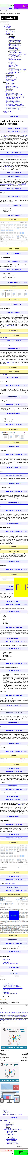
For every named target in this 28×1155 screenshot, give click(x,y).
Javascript (26, 1018)
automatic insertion (4, 1013)
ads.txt (11, 58)
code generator (8, 166)
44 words (25, 730)
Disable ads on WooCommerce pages (15, 96)
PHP (5, 1019)
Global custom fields (11, 79)
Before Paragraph (10, 83)
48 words (25, 176)
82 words (25, 531)
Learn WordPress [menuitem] (10, 1125)
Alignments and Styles (14, 41)
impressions (18, 1018)
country (18, 1015)
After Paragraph (10, 84)
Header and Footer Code (15, 43)
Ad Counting (12, 63)
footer (24, 1016)
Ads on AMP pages (14, 55)
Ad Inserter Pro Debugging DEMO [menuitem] (12, 1129)
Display (8, 781)
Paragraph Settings (14, 44)
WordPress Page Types (15, 45)
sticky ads (25, 135)
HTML (14, 1018)
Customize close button (12, 98)
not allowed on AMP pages (7, 184)
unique (8, 1020)
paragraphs (2, 1019)
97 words (25, 131)
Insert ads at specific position (13, 101)
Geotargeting (12, 68)
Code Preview (12, 37)
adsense (13, 1012)
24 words (25, 824)
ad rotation (7, 1012)
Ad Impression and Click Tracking (17, 69)
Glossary (8, 33)
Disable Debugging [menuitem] (12, 1131)
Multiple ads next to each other (10, 963)
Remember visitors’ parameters (13, 103)
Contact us (5, 112)
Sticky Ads (12, 66)
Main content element (18, 554)
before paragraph (12, 1013)
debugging (2, 1016)
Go (26, 1005)
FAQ (4, 91)
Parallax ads (9, 90)
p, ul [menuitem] (11, 1137)
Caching (11, 61)
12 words (25, 261)
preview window (10, 883)
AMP (23, 1012)
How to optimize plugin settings (14, 94)
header (6, 1018)
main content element (8, 325)
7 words (25, 641)
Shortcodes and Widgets (15, 40)
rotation (16, 1019)
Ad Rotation (12, 62)
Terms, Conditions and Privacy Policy (12, 1114)
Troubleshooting (10, 80)
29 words (25, 385)
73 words (25, 348)
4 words (25, 789)
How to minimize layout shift (13, 108)
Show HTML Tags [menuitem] (12, 1139)
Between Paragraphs (11, 86)
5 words (25, 663)
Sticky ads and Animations (12, 87)
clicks (4, 1015)
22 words (25, 695)
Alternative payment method (13, 109)
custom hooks (24, 1015)
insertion (21, 1018)
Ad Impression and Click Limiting (17, 70)
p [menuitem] (10, 1135)
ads (11, 1012)
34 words (25, 491)
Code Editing (12, 36)
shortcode (2, 1020)
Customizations (10, 75)
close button (12, 1015)
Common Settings (10, 31)
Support (5, 1110)
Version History (7, 111)
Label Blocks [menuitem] (10, 1132)
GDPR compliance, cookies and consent (16, 107)
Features (8, 27)
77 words (25, 312)
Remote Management (11, 77)
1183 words (25, 128)
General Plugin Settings (15, 50)
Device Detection (13, 65)
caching (1, 1015)
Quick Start (9, 30)
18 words (25, 943)
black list (25, 1013)
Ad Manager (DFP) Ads (15, 57)
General (5, 337)
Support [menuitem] (8, 1127)
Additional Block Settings (15, 52)
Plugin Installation (10, 29)
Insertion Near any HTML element (17, 54)
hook (9, 1018)
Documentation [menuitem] (10, 1124)
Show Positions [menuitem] (11, 1134)
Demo (4, 82)
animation (26, 1012)
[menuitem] (15, 1146)
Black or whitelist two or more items (15, 97)
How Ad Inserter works (12, 93)
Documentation (7, 26)
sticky (5, 1020)
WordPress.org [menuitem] (9, 1122)
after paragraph (18, 1012)
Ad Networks (9, 73)
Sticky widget (21, 804)
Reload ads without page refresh (14, 104)
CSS (21, 1015)
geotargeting (2, 1018)
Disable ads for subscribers (12, 100)
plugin (12, 1019)
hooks (11, 1018)
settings (24, 1019)
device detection (8, 1016)
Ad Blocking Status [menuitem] (12, 1142)
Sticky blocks (9, 89)
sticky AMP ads (22, 184)
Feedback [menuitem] (8, 1128)
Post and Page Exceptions (15, 59)
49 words (25, 771)
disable (12, 1016)
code (16, 1015)
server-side (20, 1019)
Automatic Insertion (14, 38)
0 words (25, 215)
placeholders (6, 136)
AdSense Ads (12, 47)
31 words (25, 627)
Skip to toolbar (3, 1120)
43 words (25, 454)
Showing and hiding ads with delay (15, 105)
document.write (17, 1016)
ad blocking (2, 1012)
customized (13, 792)
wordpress (14, 1020)
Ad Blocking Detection (15, 72)
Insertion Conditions (14, 48)
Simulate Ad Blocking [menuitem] (12, 1143)
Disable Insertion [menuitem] (11, 1140)
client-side (7, 1015)
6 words (25, 604)
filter (22, 1016)
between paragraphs (19, 1013)
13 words (25, 196)
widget (11, 1020)
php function (8, 1019)
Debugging (9, 76)
